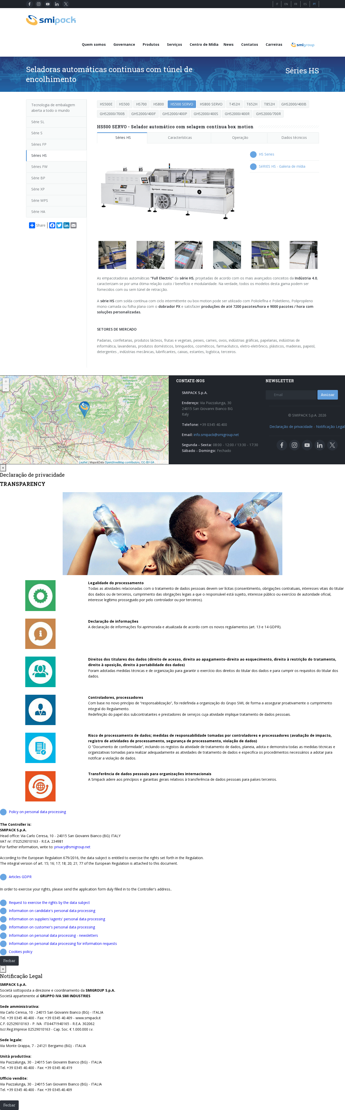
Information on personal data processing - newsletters (53, 935)
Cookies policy (20, 951)
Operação (240, 137)
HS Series (266, 154)
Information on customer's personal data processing (52, 927)
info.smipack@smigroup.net (216, 434)
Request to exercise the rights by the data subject (49, 902)
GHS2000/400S (206, 113)
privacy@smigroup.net (72, 846)
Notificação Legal (330, 426)
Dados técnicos (294, 137)
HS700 (141, 104)
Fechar (9, 960)
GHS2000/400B (293, 104)
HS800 (158, 104)
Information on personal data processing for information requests (63, 943)
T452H (234, 104)
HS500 (124, 104)
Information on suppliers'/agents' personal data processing (57, 919)
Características (180, 137)
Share (40, 225)
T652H (252, 104)
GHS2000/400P (174, 113)
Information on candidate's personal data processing (52, 910)
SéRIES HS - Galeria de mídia (282, 166)
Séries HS (123, 137)
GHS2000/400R (237, 113)
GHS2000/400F (143, 113)
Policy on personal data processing (37, 811)
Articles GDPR (20, 876)
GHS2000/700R (268, 113)
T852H (269, 104)
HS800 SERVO (211, 104)
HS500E (106, 104)
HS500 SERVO (181, 104)
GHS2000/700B (112, 113)
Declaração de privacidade (291, 426)
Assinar (328, 394)
